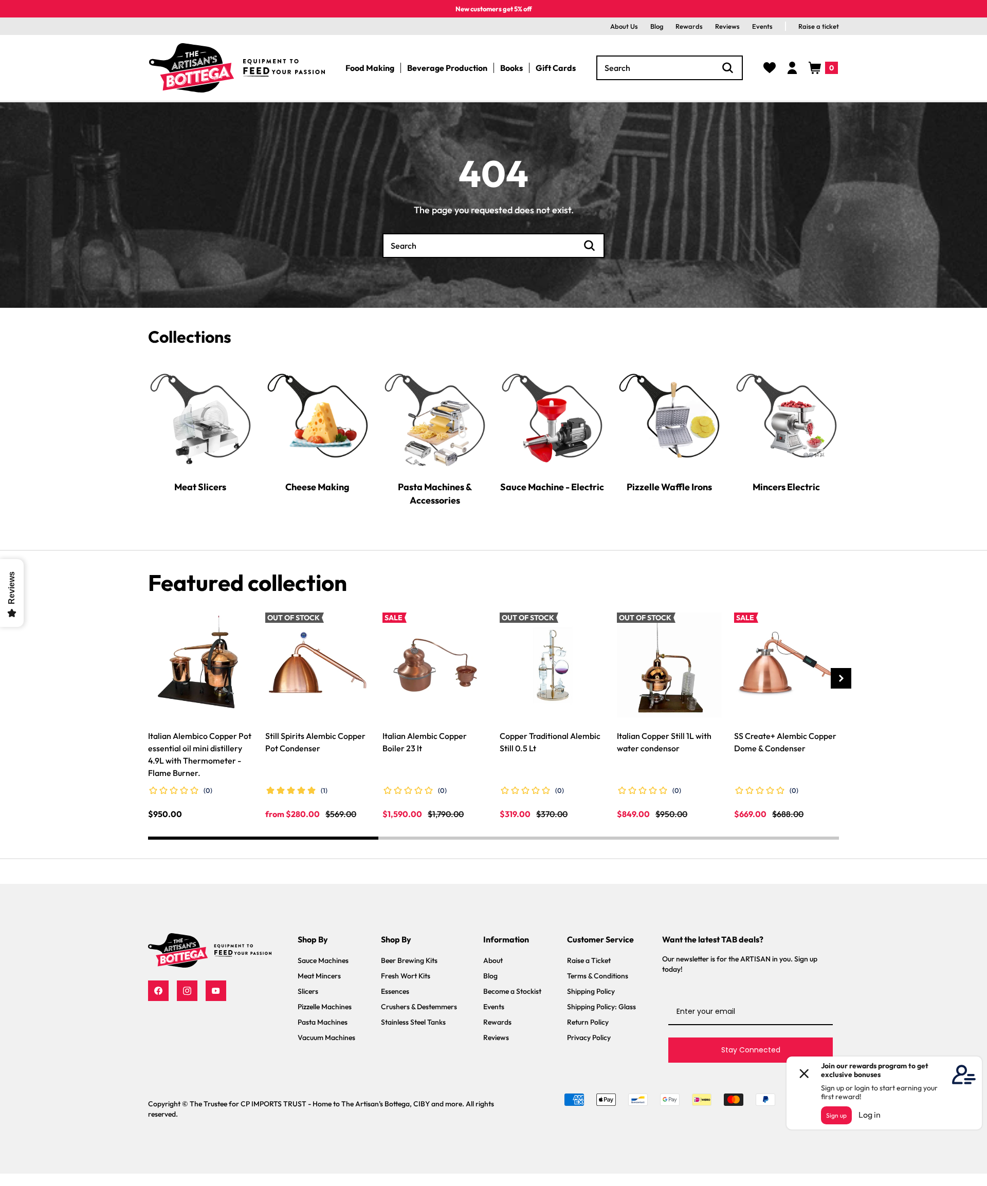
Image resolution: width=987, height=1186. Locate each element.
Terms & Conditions (597, 975)
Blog (656, 26)
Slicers (308, 991)
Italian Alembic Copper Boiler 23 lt (424, 742)
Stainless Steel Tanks (413, 1022)
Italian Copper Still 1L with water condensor (664, 742)
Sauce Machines (323, 960)
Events (762, 26)
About (493, 960)
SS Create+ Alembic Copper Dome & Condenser (785, 742)
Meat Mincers (319, 975)
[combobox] (669, 68)
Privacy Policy (589, 1037)
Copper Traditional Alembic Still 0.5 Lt (550, 742)
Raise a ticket (818, 26)
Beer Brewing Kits (409, 960)
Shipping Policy (591, 991)
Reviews (727, 26)
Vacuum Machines (326, 1037)
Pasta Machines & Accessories (435, 493)
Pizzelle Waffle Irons (669, 486)
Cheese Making (317, 486)
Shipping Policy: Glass (601, 1006)
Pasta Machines (323, 1022)
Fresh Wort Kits (405, 975)
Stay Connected (750, 1050)
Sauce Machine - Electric (552, 486)
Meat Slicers (200, 486)
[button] (823, 68)
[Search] (728, 68)
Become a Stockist (512, 991)
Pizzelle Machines (325, 1006)
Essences (395, 991)
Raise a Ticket (589, 960)
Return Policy (588, 1022)
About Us (624, 26)
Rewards (689, 26)
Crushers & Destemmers (419, 1006)
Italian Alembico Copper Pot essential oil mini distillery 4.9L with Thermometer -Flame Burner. (199, 754)
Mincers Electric (786, 486)
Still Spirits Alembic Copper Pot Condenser (315, 742)
